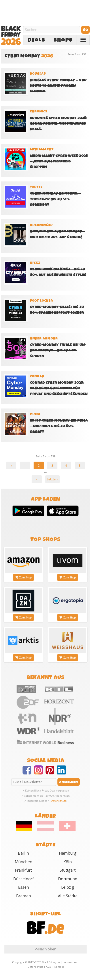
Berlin (23, 853)
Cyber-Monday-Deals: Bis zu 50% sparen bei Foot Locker (57, 309)
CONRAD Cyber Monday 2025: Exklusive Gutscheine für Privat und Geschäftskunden (59, 388)
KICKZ (35, 262)
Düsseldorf (23, 878)
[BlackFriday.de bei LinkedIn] (62, 773)
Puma (35, 414)
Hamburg (67, 853)
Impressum (70, 962)
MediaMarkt (42, 149)
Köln (67, 861)
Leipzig (67, 887)
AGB (48, 967)
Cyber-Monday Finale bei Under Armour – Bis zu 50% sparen (58, 350)
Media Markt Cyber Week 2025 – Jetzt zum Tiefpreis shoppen (59, 161)
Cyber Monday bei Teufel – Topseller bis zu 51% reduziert (55, 199)
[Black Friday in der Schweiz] (65, 830)
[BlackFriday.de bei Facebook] (28, 773)
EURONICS (38, 111)
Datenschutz (58, 801)
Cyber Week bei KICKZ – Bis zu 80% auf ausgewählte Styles (58, 271)
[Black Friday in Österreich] (45, 830)
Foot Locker (41, 300)
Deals (36, 40)
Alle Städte (68, 895)
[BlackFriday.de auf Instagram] (40, 773)
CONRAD (37, 376)
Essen (23, 887)
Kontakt (59, 967)
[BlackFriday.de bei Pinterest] (51, 773)
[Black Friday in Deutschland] (26, 830)
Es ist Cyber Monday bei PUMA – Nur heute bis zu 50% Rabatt (59, 426)
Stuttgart (68, 870)
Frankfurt (23, 870)
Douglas (38, 73)
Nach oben (47, 949)
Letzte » (52, 479)
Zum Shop (25, 577)
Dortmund (67, 878)
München (23, 861)
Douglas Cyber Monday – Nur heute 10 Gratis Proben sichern (58, 85)
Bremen (23, 895)
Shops (63, 40)
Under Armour (44, 338)
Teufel (36, 187)
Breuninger (41, 225)
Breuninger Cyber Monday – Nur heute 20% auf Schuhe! (57, 234)
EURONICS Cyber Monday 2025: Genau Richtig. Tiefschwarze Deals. (58, 123)
